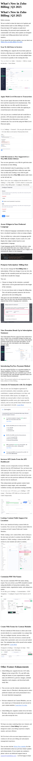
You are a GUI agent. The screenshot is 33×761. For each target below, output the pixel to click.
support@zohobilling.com (8, 756)
